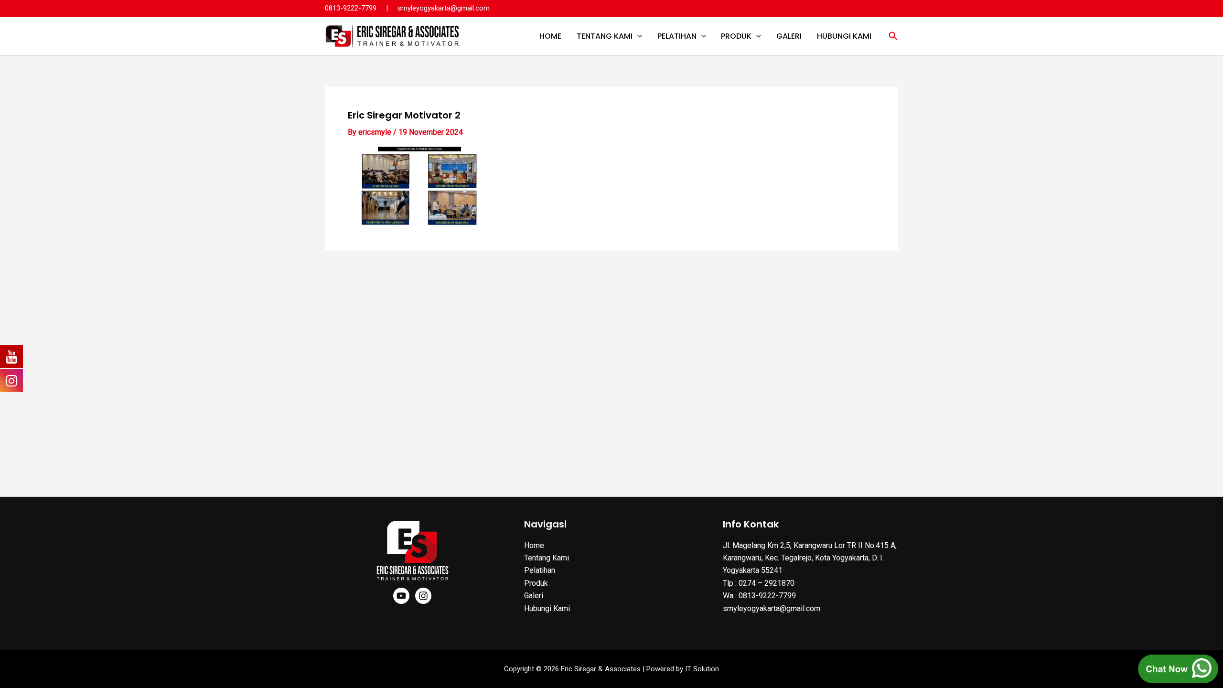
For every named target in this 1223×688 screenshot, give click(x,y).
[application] (637, 36)
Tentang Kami (605, 36)
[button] (893, 36)
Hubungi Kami (844, 36)
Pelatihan (677, 36)
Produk (736, 36)
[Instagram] (423, 596)
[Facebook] (401, 596)
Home (550, 36)
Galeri (789, 36)
